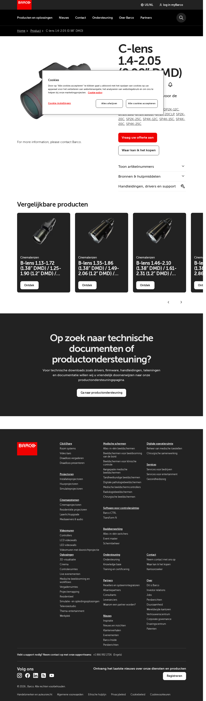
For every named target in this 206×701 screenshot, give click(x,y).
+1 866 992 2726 (107, 654)
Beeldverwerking (113, 529)
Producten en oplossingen (35, 17)
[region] (103, 92)
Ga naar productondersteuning (101, 392)
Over (149, 580)
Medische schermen (114, 443)
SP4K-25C (133, 124)
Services (151, 464)
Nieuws (64, 17)
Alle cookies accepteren (142, 103)
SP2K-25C (133, 119)
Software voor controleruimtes (121, 508)
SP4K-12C (150, 119)
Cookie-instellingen (59, 103)
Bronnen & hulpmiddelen (139, 176)
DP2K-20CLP (164, 114)
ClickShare (66, 443)
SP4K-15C (166, 119)
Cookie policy (95, 92)
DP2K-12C (171, 109)
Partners (146, 17)
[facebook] (27, 675)
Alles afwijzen (109, 103)
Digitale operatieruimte (160, 443)
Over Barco (126, 17)
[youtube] (51, 675)
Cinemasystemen (69, 500)
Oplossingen (67, 554)
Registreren (174, 675)
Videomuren (67, 530)
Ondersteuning (102, 17)
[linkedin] (35, 675)
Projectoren (67, 474)
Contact (80, 17)
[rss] (43, 675)
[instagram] (19, 675)
